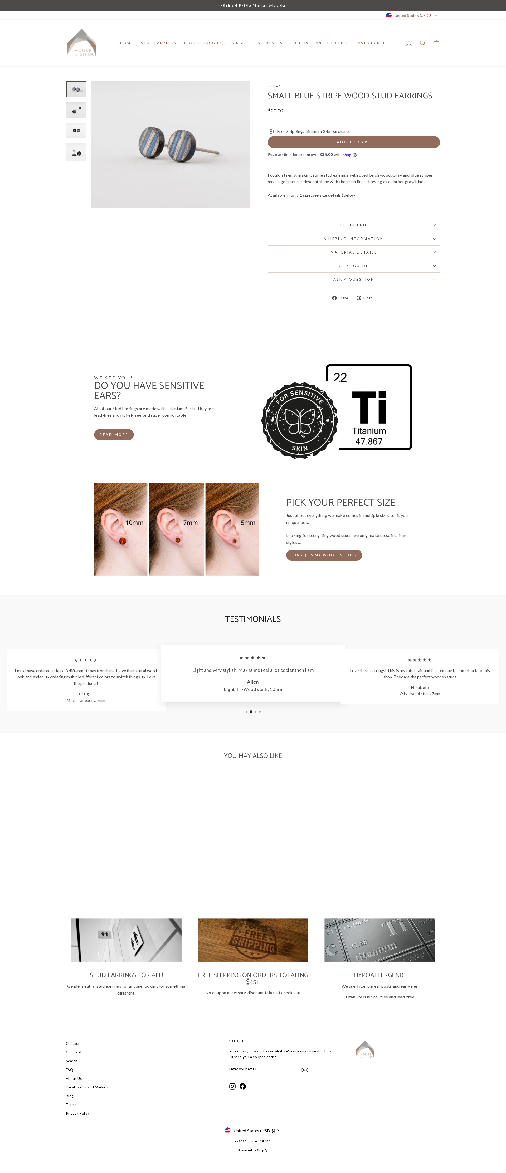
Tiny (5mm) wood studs (324, 555)
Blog (70, 1096)
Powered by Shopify (252, 1150)
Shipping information (354, 239)
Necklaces (270, 43)
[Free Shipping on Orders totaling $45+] (253, 940)
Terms (71, 1104)
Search (71, 1061)
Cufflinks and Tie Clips (319, 43)
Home (126, 43)
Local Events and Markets (87, 1087)
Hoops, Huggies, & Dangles (217, 43)
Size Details (354, 225)
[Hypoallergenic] (379, 940)
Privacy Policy (78, 1113)
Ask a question (353, 279)
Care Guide (354, 266)
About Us (74, 1078)
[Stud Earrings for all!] (126, 940)
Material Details (354, 252)
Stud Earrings (158, 43)
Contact (73, 1043)
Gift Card (73, 1052)
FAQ (69, 1070)
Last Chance (371, 43)
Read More (114, 435)
